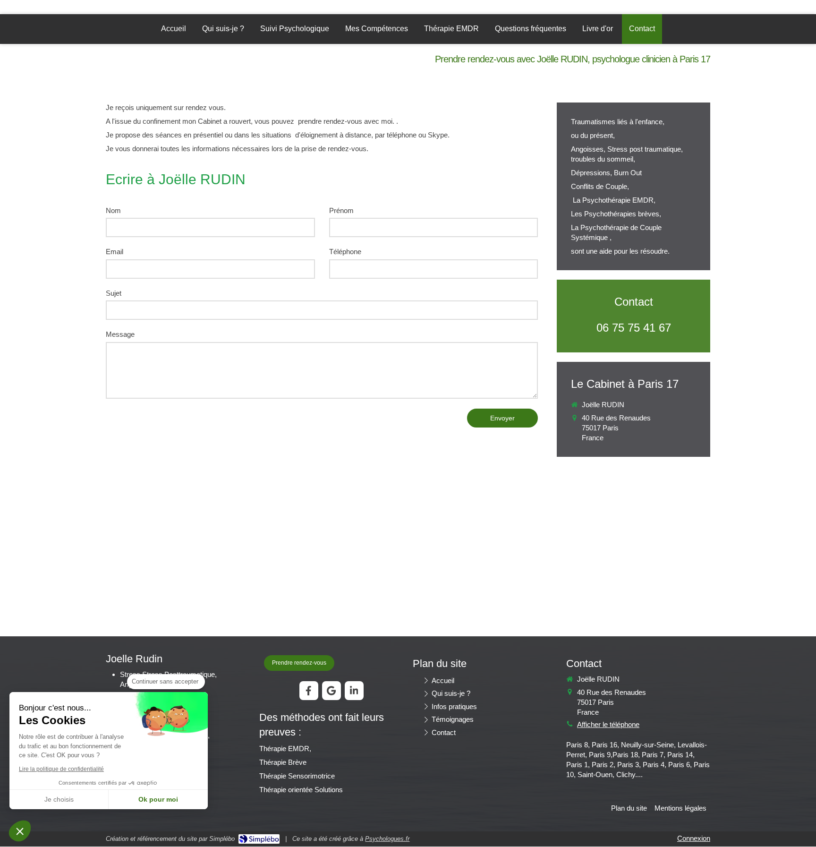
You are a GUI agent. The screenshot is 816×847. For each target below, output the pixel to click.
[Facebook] (308, 690)
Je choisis (59, 799)
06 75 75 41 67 (633, 327)
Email (114, 252)
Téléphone (345, 252)
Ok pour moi (158, 799)
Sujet (113, 293)
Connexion (693, 838)
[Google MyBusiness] (331, 690)
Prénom (341, 210)
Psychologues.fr (387, 838)
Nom (113, 210)
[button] (19, 831)
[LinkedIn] (354, 690)
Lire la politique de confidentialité (61, 769)
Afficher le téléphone (608, 724)
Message (120, 334)
